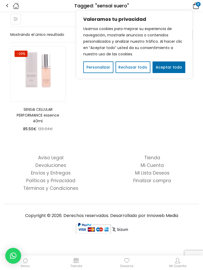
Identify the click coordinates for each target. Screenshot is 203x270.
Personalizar (98, 67)
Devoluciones (50, 165)
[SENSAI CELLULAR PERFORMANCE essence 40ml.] (38, 74)
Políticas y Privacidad (50, 180)
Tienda (152, 158)
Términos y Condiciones (50, 188)
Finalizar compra (152, 180)
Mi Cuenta (152, 165)
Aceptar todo (169, 67)
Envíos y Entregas (51, 173)
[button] (188, 6)
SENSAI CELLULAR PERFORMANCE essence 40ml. (38, 115)
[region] (134, 45)
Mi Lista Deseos (152, 173)
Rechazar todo (132, 67)
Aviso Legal (50, 158)
